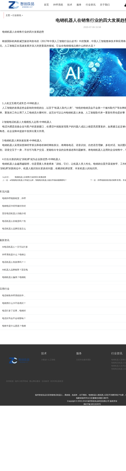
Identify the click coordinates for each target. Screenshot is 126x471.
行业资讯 (91, 4)
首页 (46, 4)
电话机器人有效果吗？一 (14, 262)
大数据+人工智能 (48, 360)
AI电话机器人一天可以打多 (15, 247)
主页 (8, 15)
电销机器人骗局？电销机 (14, 277)
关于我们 (105, 4)
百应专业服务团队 (83, 360)
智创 (21, 5)
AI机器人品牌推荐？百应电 (15, 269)
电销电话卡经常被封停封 (14, 206)
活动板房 (45, 381)
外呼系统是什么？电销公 (14, 254)
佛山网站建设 (34, 381)
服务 (79, 4)
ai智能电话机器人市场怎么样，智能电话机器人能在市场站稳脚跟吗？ (38, 180)
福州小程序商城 (21, 381)
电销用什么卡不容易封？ (14, 303)
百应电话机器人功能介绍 (14, 213)
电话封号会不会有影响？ (14, 318)
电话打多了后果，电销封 (14, 310)
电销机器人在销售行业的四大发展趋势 (30, 177)
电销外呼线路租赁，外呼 (14, 198)
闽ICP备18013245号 (92, 404)
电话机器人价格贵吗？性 (14, 221)
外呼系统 (58, 4)
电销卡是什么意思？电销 (14, 326)
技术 (69, 4)
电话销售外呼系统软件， (14, 295)
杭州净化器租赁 (56, 381)
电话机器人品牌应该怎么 (14, 228)
